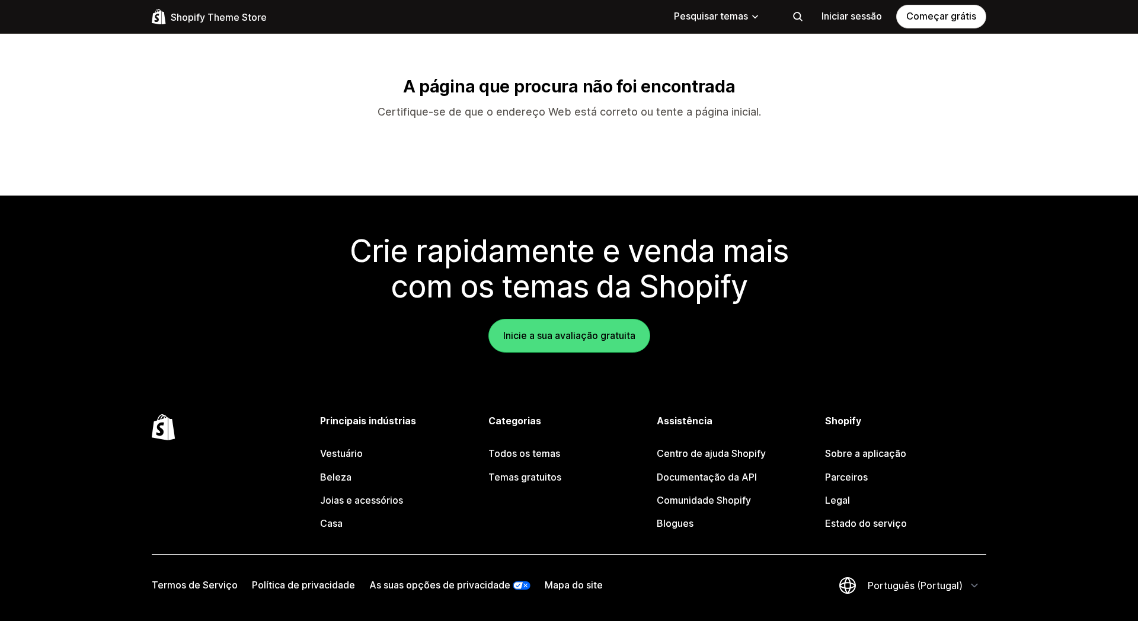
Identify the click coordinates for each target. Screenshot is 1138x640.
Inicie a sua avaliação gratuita (569, 335)
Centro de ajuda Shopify (711, 453)
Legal (837, 500)
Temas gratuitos (524, 477)
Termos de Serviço (195, 585)
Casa (331, 523)
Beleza (335, 477)
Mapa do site (574, 585)
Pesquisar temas (711, 16)
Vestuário (341, 453)
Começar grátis (941, 16)
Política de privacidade (303, 585)
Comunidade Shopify (704, 500)
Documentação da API (707, 477)
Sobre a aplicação (865, 453)
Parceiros (846, 477)
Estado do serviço (866, 523)
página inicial (727, 111)
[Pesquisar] (797, 16)
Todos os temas (524, 453)
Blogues (675, 523)
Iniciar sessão (851, 16)
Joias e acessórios (361, 500)
